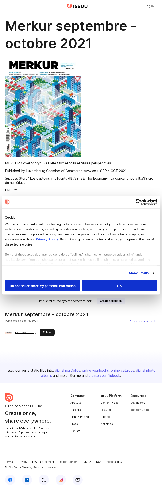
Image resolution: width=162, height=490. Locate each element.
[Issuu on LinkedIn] (27, 480)
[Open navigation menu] (7, 6)
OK (119, 285)
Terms (9, 461)
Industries (106, 424)
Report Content (68, 461)
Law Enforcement (43, 461)
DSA (98, 461)
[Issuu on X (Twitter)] (44, 480)
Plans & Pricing (79, 416)
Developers (137, 402)
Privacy (22, 461)
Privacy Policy (47, 239)
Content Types (109, 402)
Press (74, 424)
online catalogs (122, 370)
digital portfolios (67, 370)
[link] (149, 6)
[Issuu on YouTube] (78, 480)
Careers (75, 409)
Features (106, 409)
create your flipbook (104, 375)
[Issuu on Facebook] (10, 480)
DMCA (87, 461)
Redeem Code (139, 409)
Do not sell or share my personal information (43, 285)
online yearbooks (95, 370)
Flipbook (105, 416)
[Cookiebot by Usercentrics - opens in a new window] (138, 202)
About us (75, 402)
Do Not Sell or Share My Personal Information (31, 467)
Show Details (138, 273)
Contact (75, 431)
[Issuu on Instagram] (61, 480)
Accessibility (114, 461)
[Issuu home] (77, 6)
